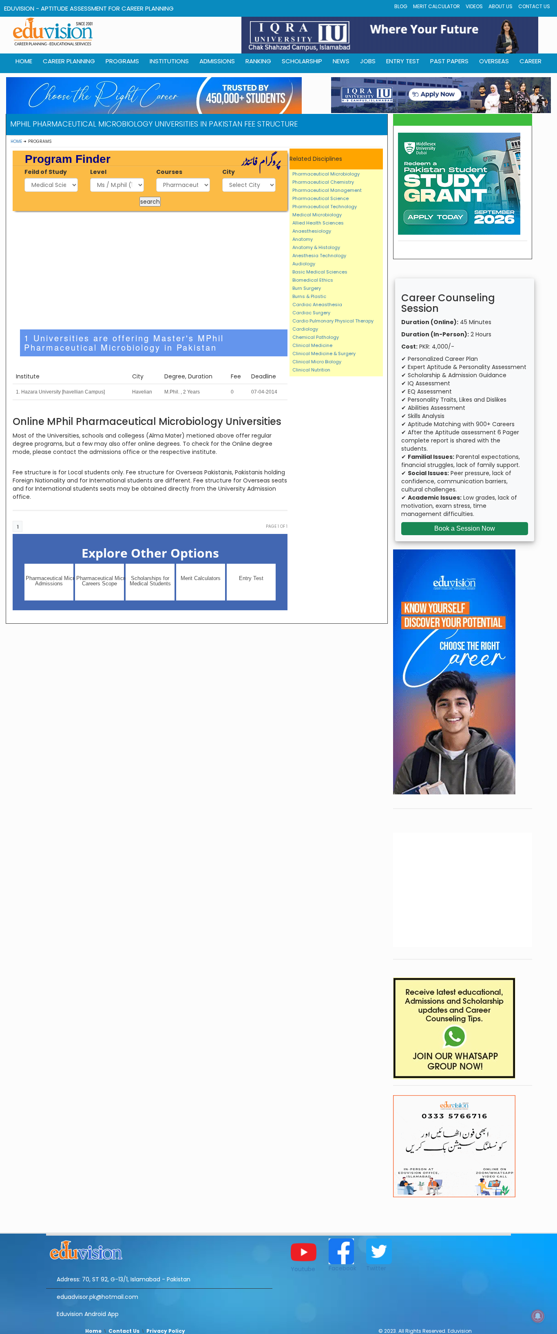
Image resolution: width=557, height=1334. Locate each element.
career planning (69, 61)
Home (16, 141)
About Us (500, 6)
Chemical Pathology (315, 337)
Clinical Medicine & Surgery (324, 353)
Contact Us (534, 6)
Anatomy (302, 239)
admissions (217, 61)
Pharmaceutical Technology (324, 206)
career (530, 61)
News (341, 61)
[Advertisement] (150, 270)
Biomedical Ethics (312, 280)
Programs (122, 61)
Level (98, 172)
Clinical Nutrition (311, 370)
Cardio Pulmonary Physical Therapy (333, 321)
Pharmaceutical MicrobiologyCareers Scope (100, 581)
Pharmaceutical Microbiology (326, 174)
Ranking (258, 61)
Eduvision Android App (88, 1314)
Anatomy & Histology (316, 247)
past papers (449, 61)
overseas (494, 61)
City (228, 172)
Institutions (169, 61)
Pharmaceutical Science (320, 198)
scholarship (302, 61)
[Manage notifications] (537, 1316)
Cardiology (305, 329)
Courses (169, 172)
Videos (474, 6)
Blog (400, 6)
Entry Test (403, 61)
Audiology (303, 263)
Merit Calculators (201, 578)
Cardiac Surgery (311, 312)
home (23, 61)
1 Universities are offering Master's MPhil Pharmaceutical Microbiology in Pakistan (124, 342)
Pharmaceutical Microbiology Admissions (49, 581)
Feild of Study (45, 172)
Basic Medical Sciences (319, 272)
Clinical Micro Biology (316, 361)
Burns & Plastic (309, 296)
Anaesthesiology (311, 231)
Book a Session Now (464, 528)
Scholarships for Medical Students (150, 581)
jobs (368, 61)
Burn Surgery (306, 288)
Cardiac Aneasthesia (317, 304)
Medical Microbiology (317, 214)
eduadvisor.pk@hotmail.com (97, 1297)
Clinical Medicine (312, 345)
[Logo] (159, 1249)
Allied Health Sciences (318, 223)
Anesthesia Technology (319, 255)
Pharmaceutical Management (327, 190)
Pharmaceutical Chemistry (323, 182)
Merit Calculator (436, 6)
